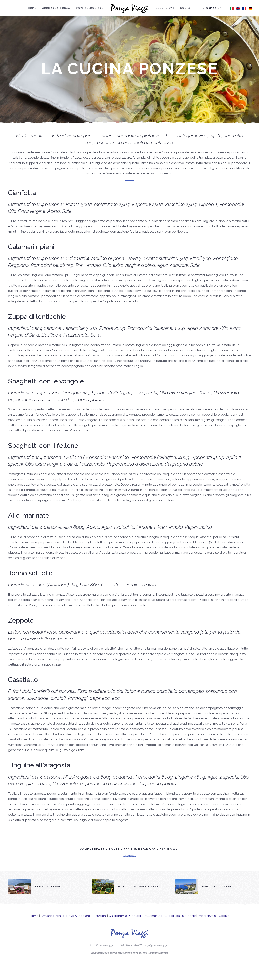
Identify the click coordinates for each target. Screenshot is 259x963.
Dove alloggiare (89, 8)
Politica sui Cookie (182, 916)
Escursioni (165, 8)
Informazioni (212, 8)
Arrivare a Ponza (56, 8)
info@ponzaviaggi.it (157, 945)
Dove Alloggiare (78, 916)
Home (32, 8)
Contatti (187, 8)
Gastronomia (118, 916)
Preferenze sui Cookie (213, 916)
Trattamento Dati (155, 916)
